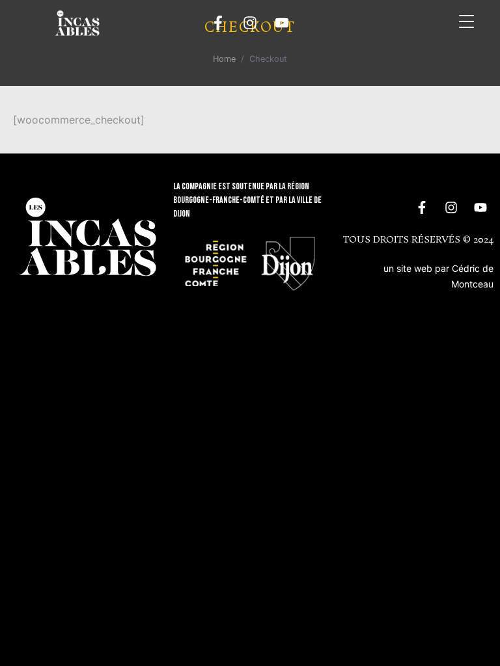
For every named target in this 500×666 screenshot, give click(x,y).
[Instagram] (250, 22)
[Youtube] (282, 22)
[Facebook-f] (218, 22)
